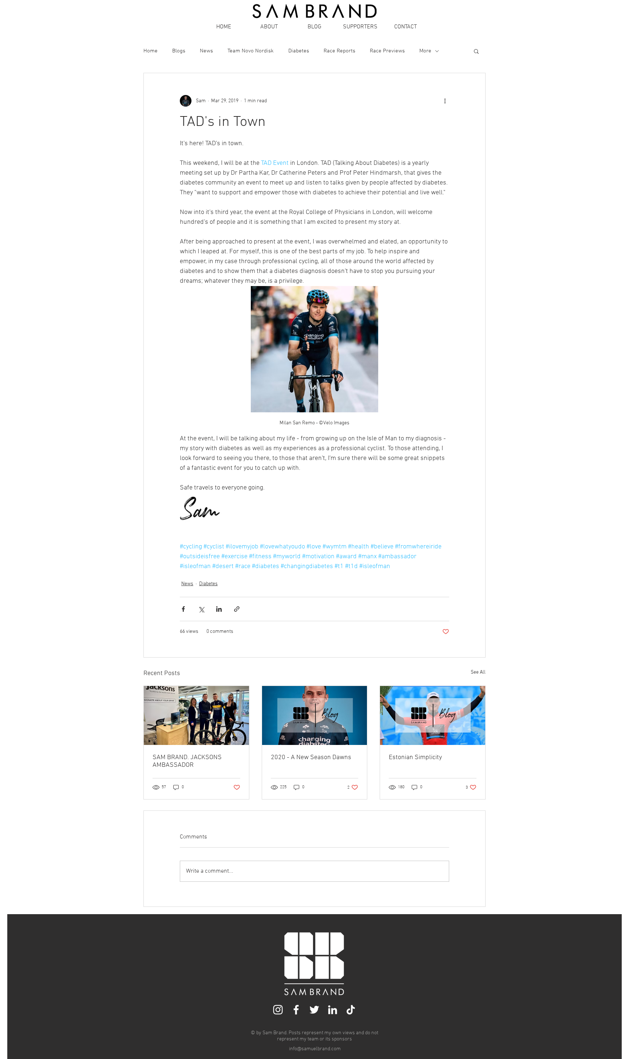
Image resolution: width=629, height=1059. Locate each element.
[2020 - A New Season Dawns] (314, 715)
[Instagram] (278, 1009)
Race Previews (387, 51)
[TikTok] (350, 1009)
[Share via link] (236, 609)
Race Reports (339, 51)
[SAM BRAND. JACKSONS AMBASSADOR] (196, 715)
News (206, 51)
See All (478, 672)
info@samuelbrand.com (315, 1049)
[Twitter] (314, 1009)
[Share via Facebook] (183, 609)
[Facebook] (296, 1009)
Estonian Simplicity (415, 757)
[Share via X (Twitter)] (201, 609)
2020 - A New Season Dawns (311, 757)
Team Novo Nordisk (251, 51)
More (425, 51)
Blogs (178, 51)
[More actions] (444, 100)
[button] (476, 51)
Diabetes (298, 51)
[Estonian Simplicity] (432, 715)
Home (150, 51)
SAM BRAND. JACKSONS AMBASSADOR (187, 761)
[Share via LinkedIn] (218, 609)
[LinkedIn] (332, 1009)
